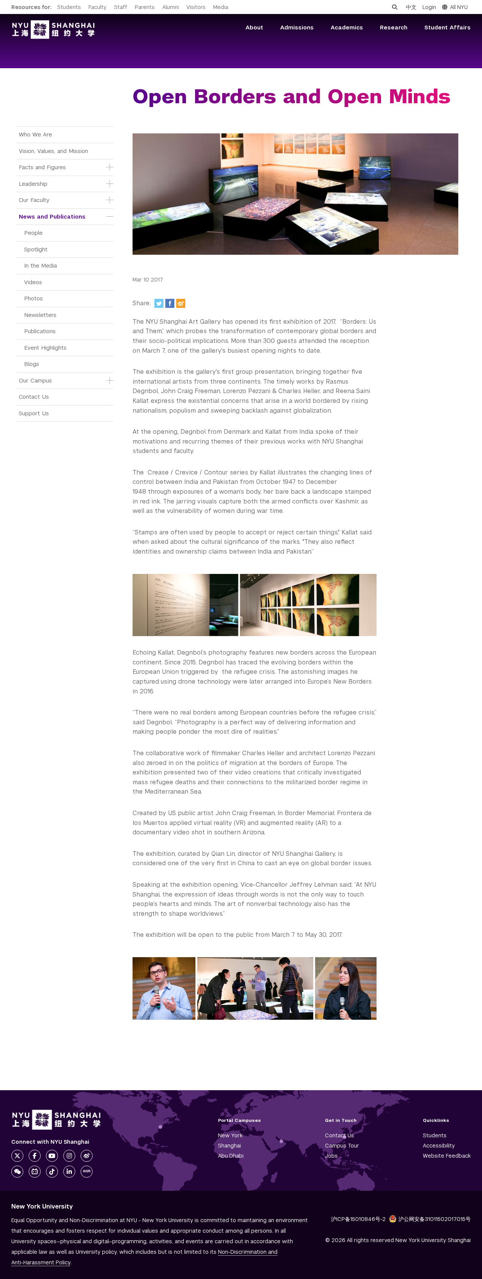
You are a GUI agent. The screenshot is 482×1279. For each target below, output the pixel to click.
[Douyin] (52, 1172)
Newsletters (40, 314)
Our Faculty (34, 199)
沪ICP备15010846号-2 (358, 1219)
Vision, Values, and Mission (53, 151)
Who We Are (35, 134)
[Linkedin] (69, 1172)
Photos (33, 298)
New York (230, 1135)
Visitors (196, 7)
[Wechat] (17, 1172)
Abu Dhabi (231, 1155)
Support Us (34, 413)
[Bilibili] (35, 1172)
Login (429, 7)
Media (220, 7)
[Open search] (394, 7)
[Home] (53, 30)
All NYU (459, 7)
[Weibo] (180, 303)
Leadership (33, 183)
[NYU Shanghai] (56, 1120)
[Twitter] (158, 303)
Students (69, 7)
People (33, 232)
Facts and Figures (42, 167)
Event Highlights (45, 347)
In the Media (40, 265)
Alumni (170, 7)
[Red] (87, 1172)
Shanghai (229, 1145)
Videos (33, 282)
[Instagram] (69, 1156)
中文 (411, 7)
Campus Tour (342, 1145)
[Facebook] (169, 303)
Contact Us (34, 396)
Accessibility (439, 1145)
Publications (40, 331)
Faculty (97, 7)
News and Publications (52, 216)
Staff (120, 7)
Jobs (331, 1155)
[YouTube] (52, 1156)
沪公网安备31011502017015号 (434, 1219)
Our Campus (35, 380)
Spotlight (35, 249)
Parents (145, 7)
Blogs (31, 363)
